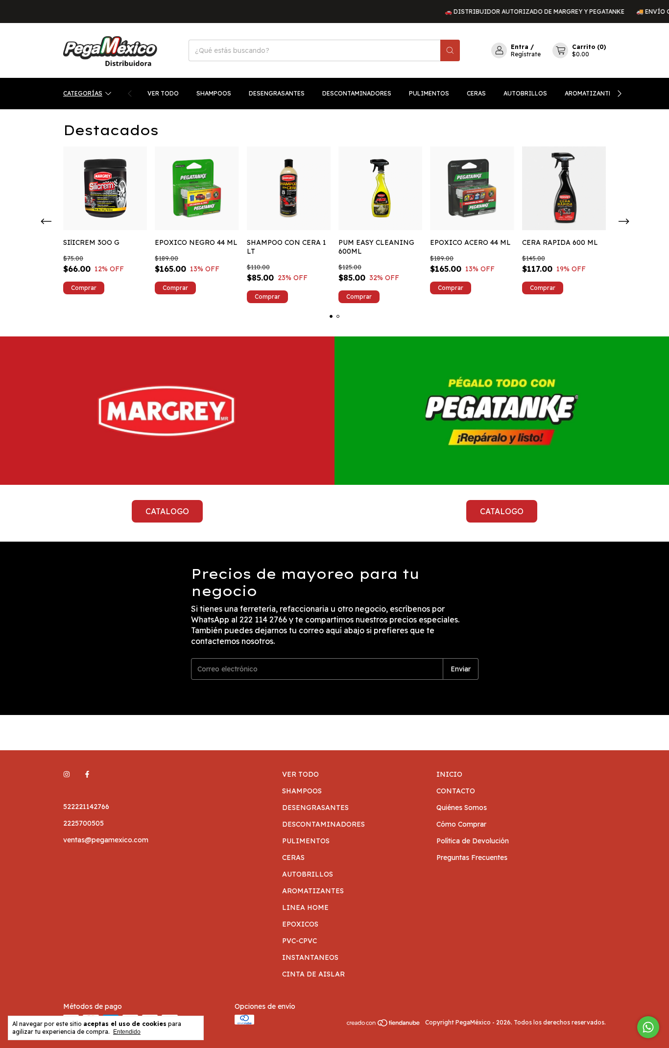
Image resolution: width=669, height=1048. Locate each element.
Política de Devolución (472, 840)
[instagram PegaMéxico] (66, 774)
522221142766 (86, 806)
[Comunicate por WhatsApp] (648, 1027)
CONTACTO (455, 790)
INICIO (449, 774)
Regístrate (526, 54)
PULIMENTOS (429, 93)
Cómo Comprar (461, 824)
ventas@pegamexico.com (105, 839)
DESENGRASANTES (277, 93)
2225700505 (83, 823)
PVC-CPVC (299, 940)
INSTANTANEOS (310, 957)
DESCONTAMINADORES (356, 93)
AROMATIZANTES (590, 93)
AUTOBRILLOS (525, 93)
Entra (519, 46)
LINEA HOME (305, 907)
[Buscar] (450, 50)
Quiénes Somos (461, 807)
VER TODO (163, 93)
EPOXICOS (300, 924)
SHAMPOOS (213, 93)
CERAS (476, 93)
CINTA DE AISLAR (313, 974)
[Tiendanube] (384, 1024)
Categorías (82, 93)
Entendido (127, 1031)
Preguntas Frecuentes (471, 857)
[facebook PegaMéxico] (87, 774)
